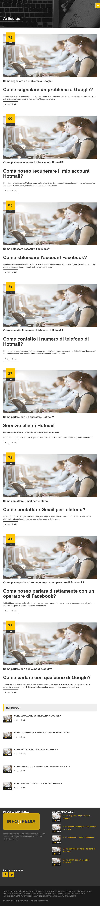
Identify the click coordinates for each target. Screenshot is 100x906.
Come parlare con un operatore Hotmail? (28, 417)
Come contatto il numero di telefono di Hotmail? (33, 330)
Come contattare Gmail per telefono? (26, 501)
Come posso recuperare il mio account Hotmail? (33, 162)
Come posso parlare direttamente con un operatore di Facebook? (43, 582)
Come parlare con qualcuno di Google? (27, 669)
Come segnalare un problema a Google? (28, 81)
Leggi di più (11, 104)
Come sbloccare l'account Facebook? (26, 249)
